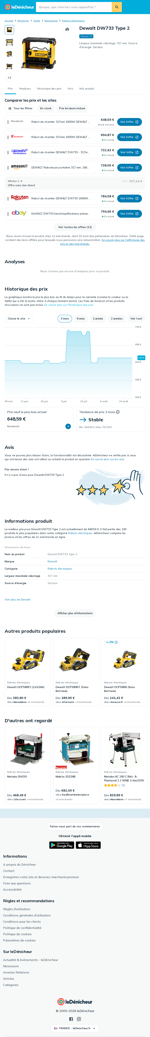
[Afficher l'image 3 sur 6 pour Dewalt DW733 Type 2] (9, 54)
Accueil (9, 20)
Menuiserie (51, 20)
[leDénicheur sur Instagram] (79, 1019)
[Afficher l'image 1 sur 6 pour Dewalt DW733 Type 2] (9, 29)
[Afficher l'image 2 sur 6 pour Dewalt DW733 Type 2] (9, 42)
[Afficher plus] (8, 122)
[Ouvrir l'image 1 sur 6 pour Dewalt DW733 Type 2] (38, 53)
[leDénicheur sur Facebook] (71, 1019)
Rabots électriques (73, 20)
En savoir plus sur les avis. (108, 459)
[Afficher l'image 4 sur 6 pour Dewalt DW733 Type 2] (9, 66)
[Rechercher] (117, 7)
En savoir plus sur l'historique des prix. (69, 305)
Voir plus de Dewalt (17, 599)
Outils (36, 20)
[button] (9, 77)
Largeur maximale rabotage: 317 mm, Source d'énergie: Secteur (108, 45)
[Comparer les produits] (67, 29)
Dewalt (52, 561)
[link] (28, 672)
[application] (75, 365)
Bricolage (23, 20)
